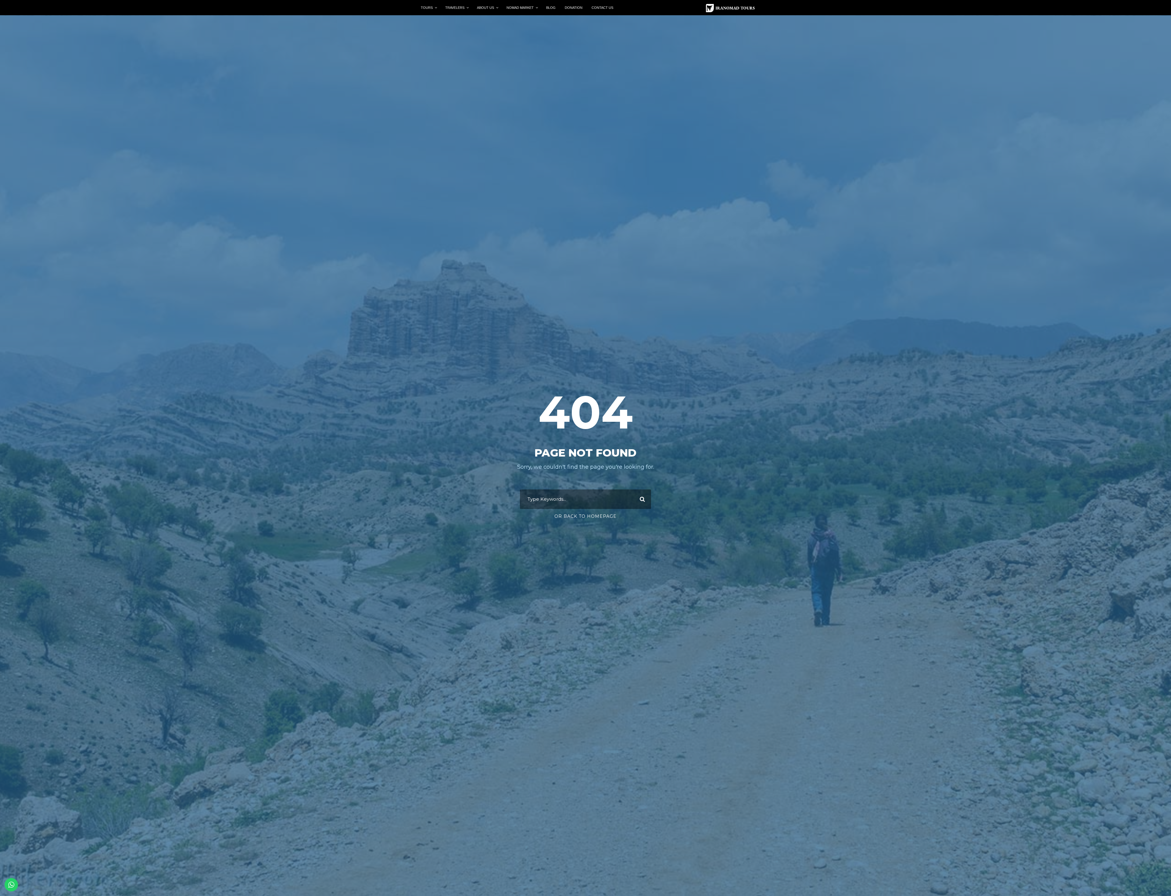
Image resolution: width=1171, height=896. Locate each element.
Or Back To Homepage (585, 516)
